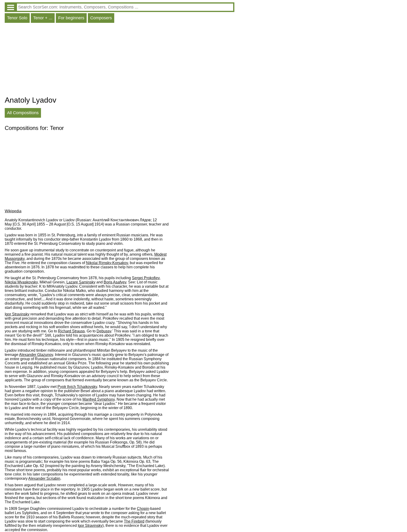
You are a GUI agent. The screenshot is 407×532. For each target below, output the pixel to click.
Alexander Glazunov (36, 355)
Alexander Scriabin (44, 478)
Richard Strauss (71, 331)
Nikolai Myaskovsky (21, 282)
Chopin (143, 509)
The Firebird (134, 521)
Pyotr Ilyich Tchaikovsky (77, 387)
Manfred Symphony (98, 399)
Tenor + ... (42, 18)
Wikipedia (13, 211)
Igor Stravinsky (17, 314)
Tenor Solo (17, 18)
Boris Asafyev (115, 282)
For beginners (71, 18)
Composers (101, 18)
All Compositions (23, 112)
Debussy (104, 331)
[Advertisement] (119, 60)
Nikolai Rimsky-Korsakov (107, 263)
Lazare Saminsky (80, 282)
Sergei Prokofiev (145, 278)
